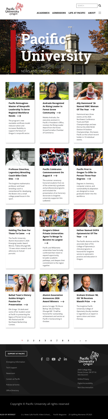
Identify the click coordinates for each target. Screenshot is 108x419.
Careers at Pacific (13, 379)
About (92, 12)
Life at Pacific (77, 12)
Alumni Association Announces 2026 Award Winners (53, 298)
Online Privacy (83, 379)
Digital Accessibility (85, 383)
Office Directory (12, 390)
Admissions (59, 12)
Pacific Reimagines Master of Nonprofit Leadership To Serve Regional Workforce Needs (19, 109)
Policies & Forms (12, 385)
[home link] (89, 358)
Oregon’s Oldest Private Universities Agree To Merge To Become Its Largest (53, 235)
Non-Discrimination (85, 387)
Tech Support (11, 367)
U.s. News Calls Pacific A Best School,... (36, 414)
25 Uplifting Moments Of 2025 (80, 414)
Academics (43, 12)
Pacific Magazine (59, 414)
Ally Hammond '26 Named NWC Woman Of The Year (88, 106)
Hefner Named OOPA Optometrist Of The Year (88, 233)
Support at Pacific (16, 353)
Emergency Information (15, 362)
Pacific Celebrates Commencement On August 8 (53, 172)
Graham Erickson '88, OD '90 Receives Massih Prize (87, 298)
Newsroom (10, 373)
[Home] (14, 9)
